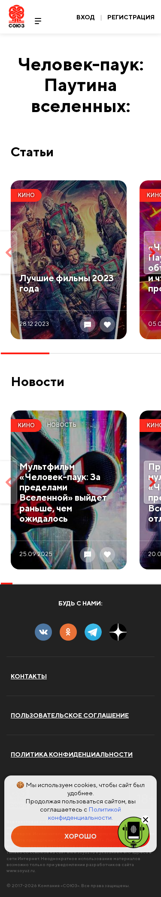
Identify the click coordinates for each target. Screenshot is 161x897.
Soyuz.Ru (16, 16)
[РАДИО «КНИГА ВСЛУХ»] (133, 831)
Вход (85, 17)
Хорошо (80, 836)
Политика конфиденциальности (72, 754)
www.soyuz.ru (20, 870)
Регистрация (131, 17)
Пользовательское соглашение (70, 715)
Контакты (29, 676)
